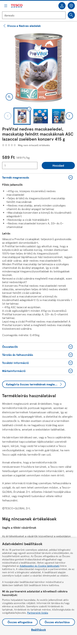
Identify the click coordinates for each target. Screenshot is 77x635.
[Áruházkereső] (71, 5)
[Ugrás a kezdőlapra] (17, 6)
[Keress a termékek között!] (71, 15)
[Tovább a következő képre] (69, 115)
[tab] (22, 116)
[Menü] (5, 5)
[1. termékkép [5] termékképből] (38, 67)
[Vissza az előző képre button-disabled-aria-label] (7, 115)
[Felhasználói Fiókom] (62, 5)
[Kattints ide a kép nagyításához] (9, 96)
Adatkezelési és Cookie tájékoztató (39, 565)
